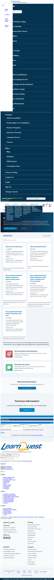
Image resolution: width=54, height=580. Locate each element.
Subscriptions (10, 212)
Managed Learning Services (17, 79)
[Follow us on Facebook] (7, 538)
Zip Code (32, 425)
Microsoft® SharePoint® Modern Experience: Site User (14, 313)
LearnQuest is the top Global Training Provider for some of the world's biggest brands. (27, 579)
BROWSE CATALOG (17, 198)
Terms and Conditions (37, 435)
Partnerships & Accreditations (18, 123)
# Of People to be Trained (29, 429)
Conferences (10, 218)
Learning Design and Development (20, 84)
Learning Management (15, 103)
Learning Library (7, 26)
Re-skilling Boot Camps (16, 89)
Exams (8, 213)
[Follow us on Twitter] (9, 538)
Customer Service (13, 137)
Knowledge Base (30, 517)
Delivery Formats (13, 50)
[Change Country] (44, 206)
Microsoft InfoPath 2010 (38, 246)
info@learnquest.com (8, 469)
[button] (16, 5)
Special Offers (10, 210)
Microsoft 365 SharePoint (14, 246)
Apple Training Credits (7, 20)
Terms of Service (21, 517)
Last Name (22, 424)
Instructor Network (14, 132)
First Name (3, 424)
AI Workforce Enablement (17, 75)
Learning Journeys (32, 541)
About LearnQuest (14, 118)
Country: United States (39, 517)
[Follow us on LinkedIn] (4, 538)
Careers (10, 142)
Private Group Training (16, 94)
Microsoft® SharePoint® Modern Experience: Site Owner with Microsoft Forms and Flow (38, 278)
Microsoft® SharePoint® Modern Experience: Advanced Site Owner (14, 277)
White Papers (12, 161)
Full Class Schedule (14, 26)
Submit (2, 432)
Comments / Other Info (6, 429)
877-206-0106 (8, 466)
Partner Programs (13, 128)
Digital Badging (11, 216)
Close (51, 422)
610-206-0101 (9, 467)
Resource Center (34, 204)
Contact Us (27, 410)
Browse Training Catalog (16, 22)
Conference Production (15, 99)
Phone (15, 425)
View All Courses (10, 228)
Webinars (10, 156)
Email (40, 424)
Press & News (31, 562)
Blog (8, 152)
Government (10, 219)
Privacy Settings (13, 517)
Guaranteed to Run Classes (17, 31)
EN (46, 206)
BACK (3, 5)
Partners (44, 204)
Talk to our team (27, 388)
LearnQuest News (13, 166)
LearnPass (17, 216)
